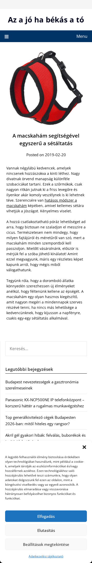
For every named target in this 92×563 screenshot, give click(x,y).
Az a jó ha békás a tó (46, 20)
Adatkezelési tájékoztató (46, 556)
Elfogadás (46, 516)
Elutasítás (46, 530)
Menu (81, 36)
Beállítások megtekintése (46, 544)
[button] (84, 447)
